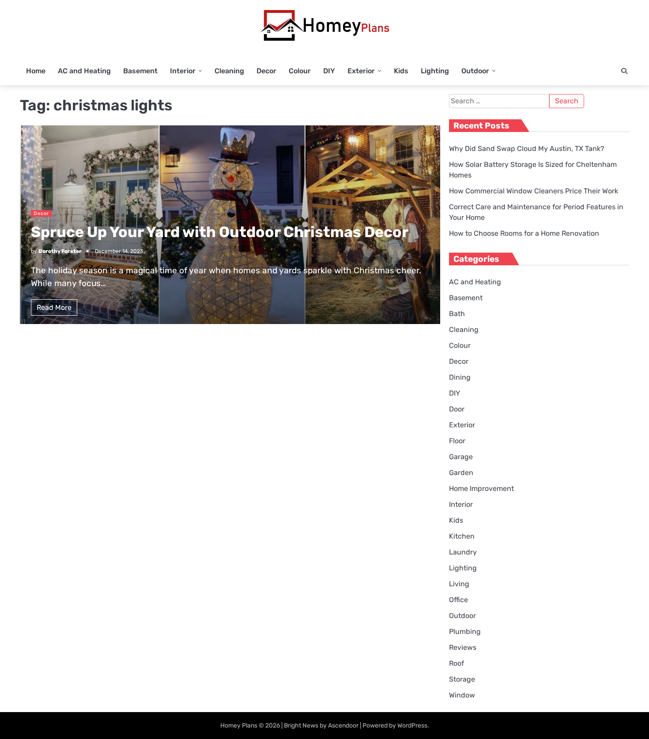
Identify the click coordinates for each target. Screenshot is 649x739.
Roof (456, 663)
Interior (183, 71)
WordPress (412, 725)
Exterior (361, 71)
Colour (300, 71)
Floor (457, 441)
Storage (462, 679)
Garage (461, 456)
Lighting (435, 71)
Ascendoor (343, 725)
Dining (460, 377)
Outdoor (475, 71)
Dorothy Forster (60, 251)
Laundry (463, 552)
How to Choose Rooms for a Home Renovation (524, 233)
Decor (266, 71)
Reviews (462, 647)
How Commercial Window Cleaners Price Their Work (533, 191)
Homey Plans (238, 725)
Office (458, 600)
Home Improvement (481, 488)
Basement (140, 71)
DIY (329, 71)
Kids (401, 71)
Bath (457, 313)
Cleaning (229, 71)
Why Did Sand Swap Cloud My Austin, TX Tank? (526, 148)
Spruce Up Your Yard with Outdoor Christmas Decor (219, 232)
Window (462, 695)
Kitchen (462, 536)
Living (459, 584)
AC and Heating (84, 71)
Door (456, 409)
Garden (461, 472)
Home (35, 71)
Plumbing (465, 631)
